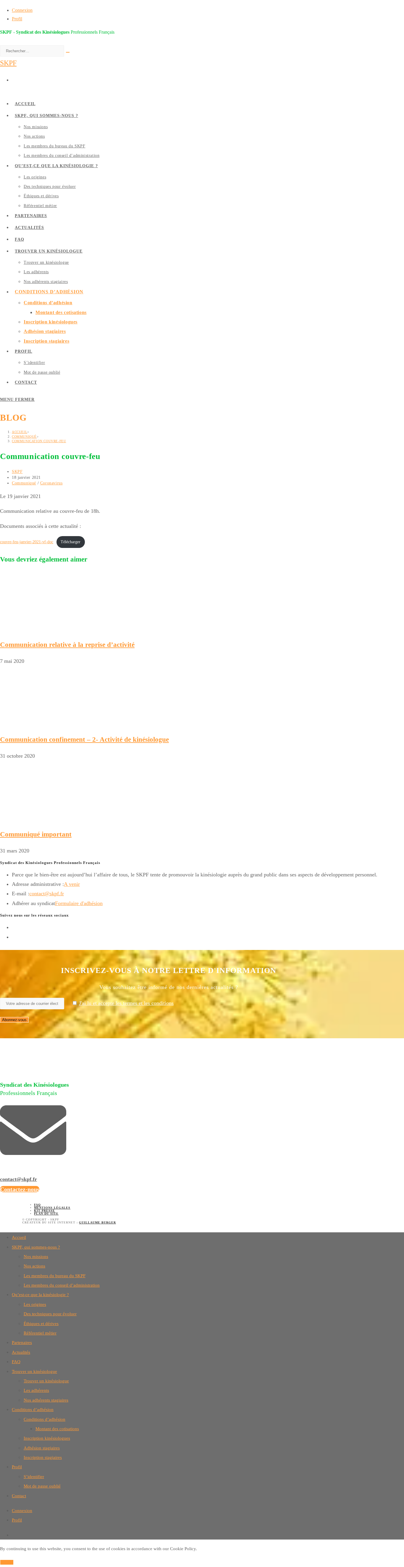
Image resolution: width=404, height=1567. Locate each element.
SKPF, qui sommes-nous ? (36, 1247)
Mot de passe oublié (42, 1486)
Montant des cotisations (57, 1428)
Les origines (35, 1304)
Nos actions (34, 1266)
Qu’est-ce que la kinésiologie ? (40, 1294)
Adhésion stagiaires (42, 1448)
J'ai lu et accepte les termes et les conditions (126, 1003)
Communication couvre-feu (39, 441)
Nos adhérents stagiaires (46, 1400)
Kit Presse (44, 1210)
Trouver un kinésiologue (34, 1371)
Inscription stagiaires (43, 1457)
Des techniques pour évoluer (50, 1313)
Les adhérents (36, 1390)
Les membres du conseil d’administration (62, 1285)
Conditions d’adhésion (33, 1409)
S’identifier (34, 1476)
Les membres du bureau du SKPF (54, 1275)
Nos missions (36, 1256)
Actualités (21, 1352)
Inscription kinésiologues (47, 1438)
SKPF (8, 63)
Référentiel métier (40, 1333)
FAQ (37, 1204)
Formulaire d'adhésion (79, 903)
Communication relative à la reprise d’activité (67, 644)
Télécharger (70, 541)
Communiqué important (36, 834)
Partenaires (22, 1342)
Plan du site (46, 1213)
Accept (6, 1562)
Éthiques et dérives (41, 1323)
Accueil (19, 1237)
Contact (19, 1495)
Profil (17, 18)
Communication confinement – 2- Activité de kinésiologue (84, 739)
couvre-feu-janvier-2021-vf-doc (26, 541)
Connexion (22, 10)
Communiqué (24, 483)
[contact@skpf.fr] (33, 1160)
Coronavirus (51, 483)
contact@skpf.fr (46, 893)
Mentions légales (52, 1207)
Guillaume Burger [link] (97, 1222)
